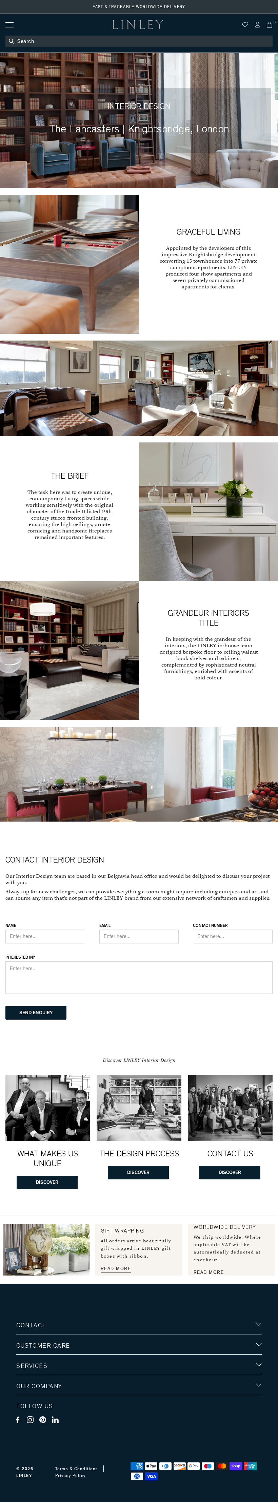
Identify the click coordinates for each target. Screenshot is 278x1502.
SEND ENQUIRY (36, 1012)
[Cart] (269, 25)
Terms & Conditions (76, 1469)
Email (105, 925)
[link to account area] (257, 25)
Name (10, 925)
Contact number (210, 925)
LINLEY (24, 1476)
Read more (116, 1268)
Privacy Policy (70, 1476)
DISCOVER (47, 1182)
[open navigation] (9, 24)
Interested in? (20, 957)
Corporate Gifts (36, 1425)
